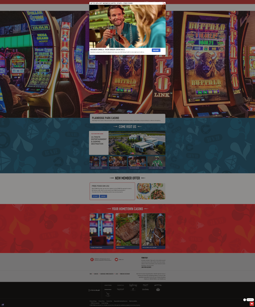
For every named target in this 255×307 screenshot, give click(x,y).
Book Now (156, 50)
